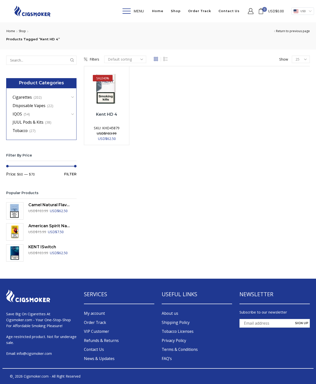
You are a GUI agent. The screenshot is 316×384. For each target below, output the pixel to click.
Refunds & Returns (101, 340)
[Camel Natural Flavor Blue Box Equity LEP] (14, 211)
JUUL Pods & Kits (28, 122)
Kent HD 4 (106, 114)
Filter (70, 174)
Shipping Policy (176, 322)
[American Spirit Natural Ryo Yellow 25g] (14, 232)
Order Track (199, 11)
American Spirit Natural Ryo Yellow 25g (49, 226)
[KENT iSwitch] (14, 253)
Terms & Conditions (180, 349)
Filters (94, 59)
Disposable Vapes (29, 105)
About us (170, 313)
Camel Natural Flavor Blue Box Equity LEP (49, 205)
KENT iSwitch (42, 247)
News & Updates (99, 358)
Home (157, 11)
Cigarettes (22, 97)
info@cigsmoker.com (34, 353)
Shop (176, 11)
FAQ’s (167, 358)
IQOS (17, 114)
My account (94, 313)
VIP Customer (96, 331)
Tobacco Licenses (178, 331)
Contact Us (228, 11)
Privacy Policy (174, 340)
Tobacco (20, 130)
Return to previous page (293, 31)
